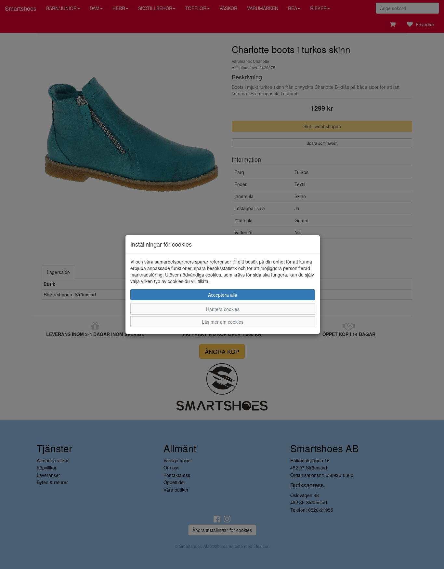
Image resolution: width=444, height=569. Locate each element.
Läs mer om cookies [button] (222, 321)
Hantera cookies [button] (223, 309)
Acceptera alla (222, 294)
